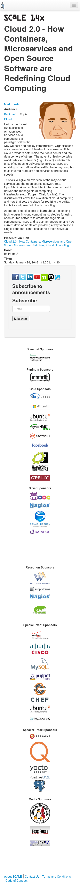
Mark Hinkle (11, 104)
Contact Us (32, 876)
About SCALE (13, 876)
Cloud (8, 119)
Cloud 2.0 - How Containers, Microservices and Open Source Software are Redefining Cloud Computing (38, 243)
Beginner (10, 114)
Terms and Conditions (56, 876)
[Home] (2, 5)
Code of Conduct (16, 880)
